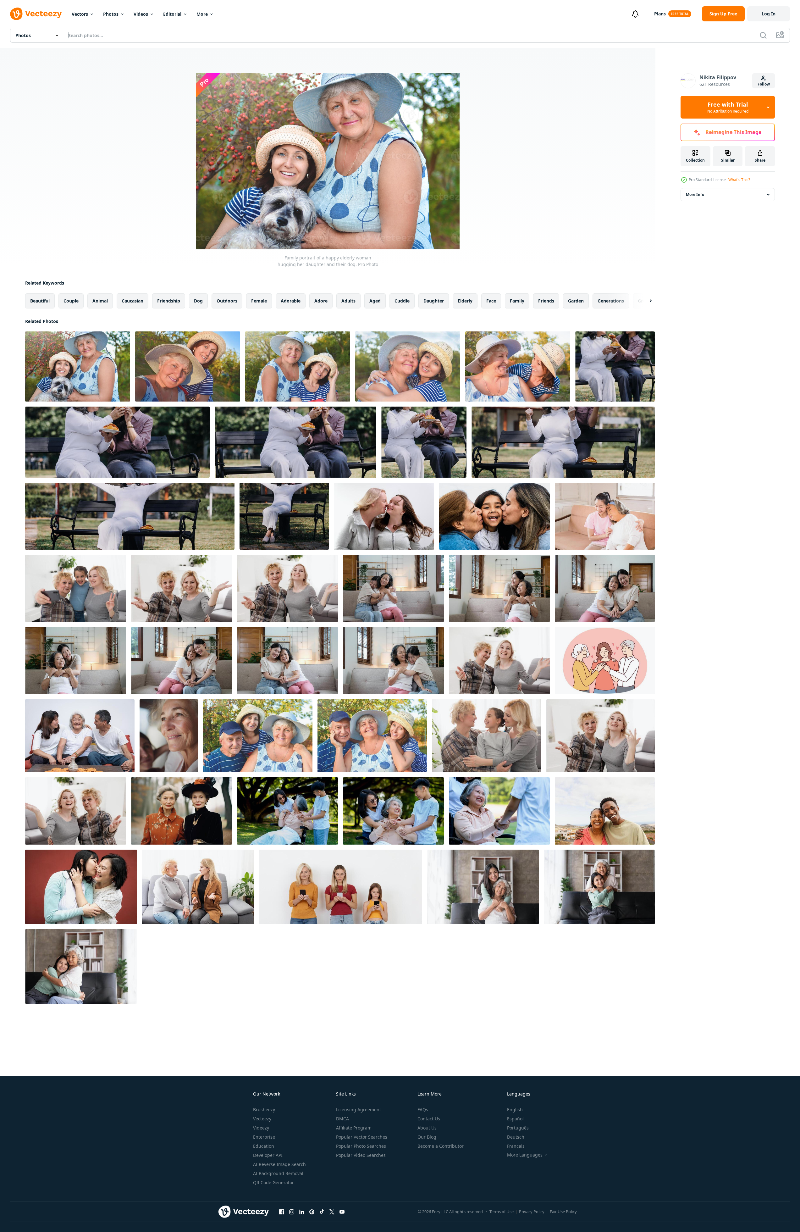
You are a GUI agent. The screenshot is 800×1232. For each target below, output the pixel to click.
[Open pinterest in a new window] (311, 1211)
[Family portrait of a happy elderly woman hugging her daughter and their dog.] (77, 366)
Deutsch (515, 1137)
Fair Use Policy (563, 1211)
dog (198, 301)
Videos (141, 14)
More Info (695, 194)
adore (321, 301)
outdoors (227, 301)
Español (515, 1119)
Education (263, 1146)
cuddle (402, 301)
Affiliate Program (354, 1128)
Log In (768, 14)
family (517, 301)
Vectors (80, 14)
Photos (111, 14)
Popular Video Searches (361, 1155)
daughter (433, 301)
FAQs (422, 1110)
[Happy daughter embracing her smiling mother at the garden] (297, 366)
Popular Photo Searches (361, 1146)
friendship (168, 301)
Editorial (172, 14)
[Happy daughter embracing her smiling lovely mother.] (407, 366)
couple (71, 301)
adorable (291, 301)
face (491, 301)
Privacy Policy (531, 1211)
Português (518, 1128)
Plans (660, 14)
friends (546, 301)
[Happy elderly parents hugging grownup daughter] (605, 660)
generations (611, 301)
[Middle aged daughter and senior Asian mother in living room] (605, 516)
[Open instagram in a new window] (291, 1211)
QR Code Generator (273, 1182)
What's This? (739, 179)
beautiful (40, 301)
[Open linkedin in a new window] (301, 1211)
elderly (465, 301)
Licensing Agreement (358, 1110)
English (515, 1110)
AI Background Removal (278, 1173)
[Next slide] (645, 300)
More (202, 14)
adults (348, 301)
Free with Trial (727, 107)
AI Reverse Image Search (279, 1164)
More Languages (525, 1154)
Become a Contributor (440, 1146)
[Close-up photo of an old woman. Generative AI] (169, 735)
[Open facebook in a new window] (281, 1211)
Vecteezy (262, 1119)
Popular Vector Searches (361, 1137)
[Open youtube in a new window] (342, 1211)
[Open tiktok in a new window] (321, 1211)
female (259, 301)
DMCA (342, 1119)
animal (100, 301)
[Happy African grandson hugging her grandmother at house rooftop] (605, 811)
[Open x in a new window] (331, 1211)
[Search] (763, 35)
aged (375, 301)
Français (516, 1146)
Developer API (268, 1155)
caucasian (132, 301)
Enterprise (264, 1137)
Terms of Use (501, 1211)
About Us (427, 1128)
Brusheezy (264, 1110)
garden (576, 301)
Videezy (261, 1128)
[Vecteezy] (36, 14)
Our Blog (426, 1137)
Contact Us (428, 1119)
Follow (764, 84)
